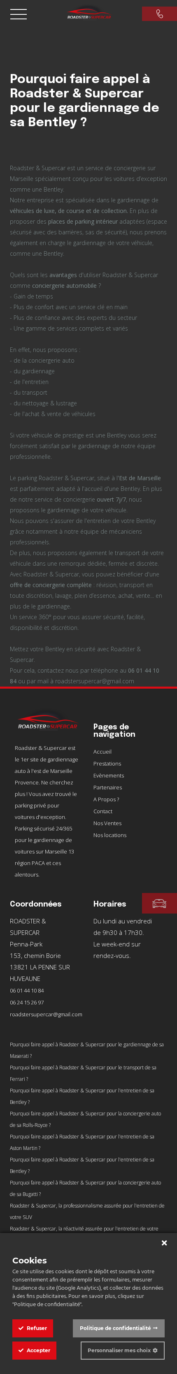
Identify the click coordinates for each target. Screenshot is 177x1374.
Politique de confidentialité (115, 1328)
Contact (102, 811)
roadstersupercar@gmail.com (46, 1014)
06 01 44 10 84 (27, 990)
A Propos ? (106, 799)
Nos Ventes (107, 823)
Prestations (107, 763)
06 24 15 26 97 (27, 1002)
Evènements (108, 775)
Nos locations (109, 835)
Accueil (102, 751)
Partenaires (107, 787)
